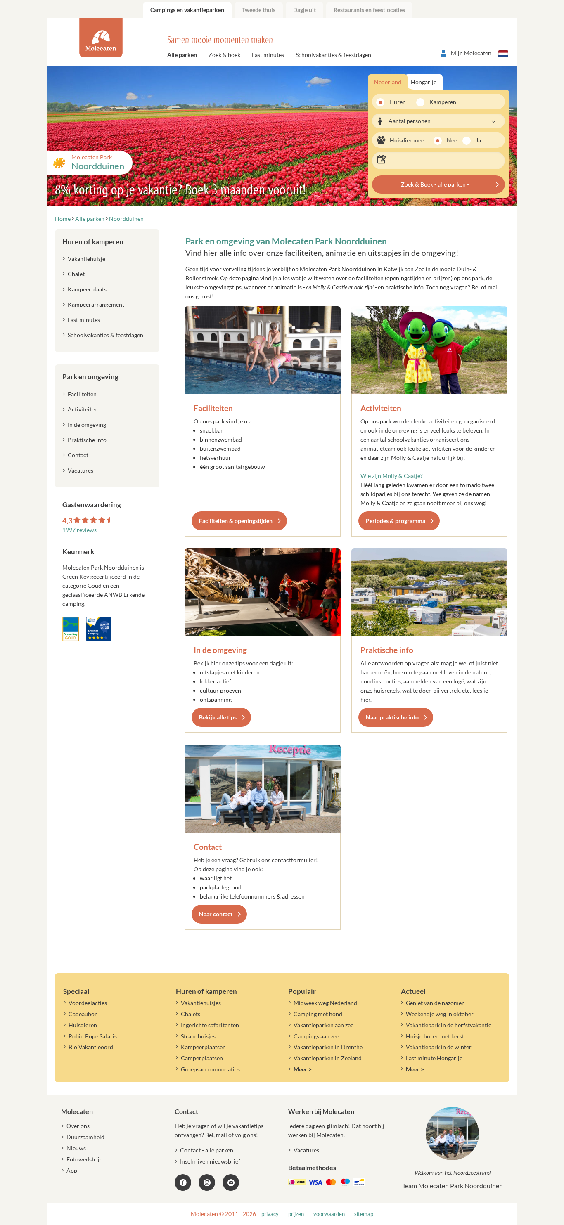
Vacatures (80, 470)
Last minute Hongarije (434, 1058)
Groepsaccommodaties (210, 1069)
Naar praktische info (392, 717)
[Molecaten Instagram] (207, 1182)
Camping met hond (318, 1013)
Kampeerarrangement (96, 304)
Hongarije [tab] (423, 81)
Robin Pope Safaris (93, 1036)
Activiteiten (380, 408)
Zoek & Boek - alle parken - (435, 184)
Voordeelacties (88, 1002)
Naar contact (215, 914)
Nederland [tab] (387, 81)
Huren (397, 101)
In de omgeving (220, 650)
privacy (270, 1214)
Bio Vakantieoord (91, 1046)
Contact (208, 846)
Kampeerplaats (87, 289)
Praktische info (386, 650)
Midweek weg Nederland (325, 1002)
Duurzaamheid (85, 1136)
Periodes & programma (395, 520)
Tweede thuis (258, 9)
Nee (452, 140)
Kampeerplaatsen (203, 1046)
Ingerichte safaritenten (210, 1025)
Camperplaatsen (202, 1058)
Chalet (76, 273)
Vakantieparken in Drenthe (328, 1046)
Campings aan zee (316, 1036)
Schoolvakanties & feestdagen (333, 54)
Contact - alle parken (206, 1150)
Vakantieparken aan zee (323, 1025)
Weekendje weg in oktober (440, 1013)
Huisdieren (83, 1025)
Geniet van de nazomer (435, 1002)
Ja (478, 140)
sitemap (363, 1214)
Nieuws (76, 1148)
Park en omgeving (90, 376)
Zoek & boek (224, 54)
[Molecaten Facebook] (183, 1182)
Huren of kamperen (92, 241)
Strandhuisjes (198, 1036)
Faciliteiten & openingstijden (236, 520)
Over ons (78, 1125)
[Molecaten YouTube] (231, 1182)
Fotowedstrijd (84, 1159)
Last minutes (268, 54)
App (71, 1170)
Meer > (303, 1069)
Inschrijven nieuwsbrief (210, 1161)
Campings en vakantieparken (187, 9)
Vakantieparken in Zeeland (328, 1058)
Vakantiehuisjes (201, 1002)
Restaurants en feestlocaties (369, 9)
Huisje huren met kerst (435, 1036)
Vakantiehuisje (86, 258)
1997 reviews (79, 529)
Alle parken (182, 54)
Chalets (190, 1013)
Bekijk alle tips (218, 717)
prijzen (296, 1214)
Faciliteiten (213, 408)
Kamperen (440, 101)
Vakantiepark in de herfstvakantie (448, 1025)
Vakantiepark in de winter (439, 1046)
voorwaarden (329, 1214)
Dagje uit (304, 9)
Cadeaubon (83, 1013)
